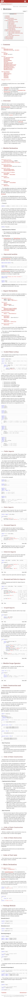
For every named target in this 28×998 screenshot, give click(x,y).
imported (20, 121)
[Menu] (25, 1)
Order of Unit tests (9, 36)
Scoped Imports (11, 28)
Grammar (8, 16)
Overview (8, 17)
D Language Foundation (19, 995)
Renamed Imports (12, 25)
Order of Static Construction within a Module (15, 33)
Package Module (9, 38)
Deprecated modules (12, 19)
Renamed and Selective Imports (15, 27)
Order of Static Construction (14, 32)
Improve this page (23, 6)
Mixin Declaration (9, 37)
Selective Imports (12, 26)
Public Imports (11, 22)
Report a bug (15, 6)
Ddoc (11, 996)
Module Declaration (10, 18)
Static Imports (11, 23)
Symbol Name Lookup (13, 21)
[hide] (15, 13)
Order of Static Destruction (13, 35)
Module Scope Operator (11, 29)
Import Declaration (10, 20)
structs (11, 115)
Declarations (23, 992)
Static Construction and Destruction (13, 30)
